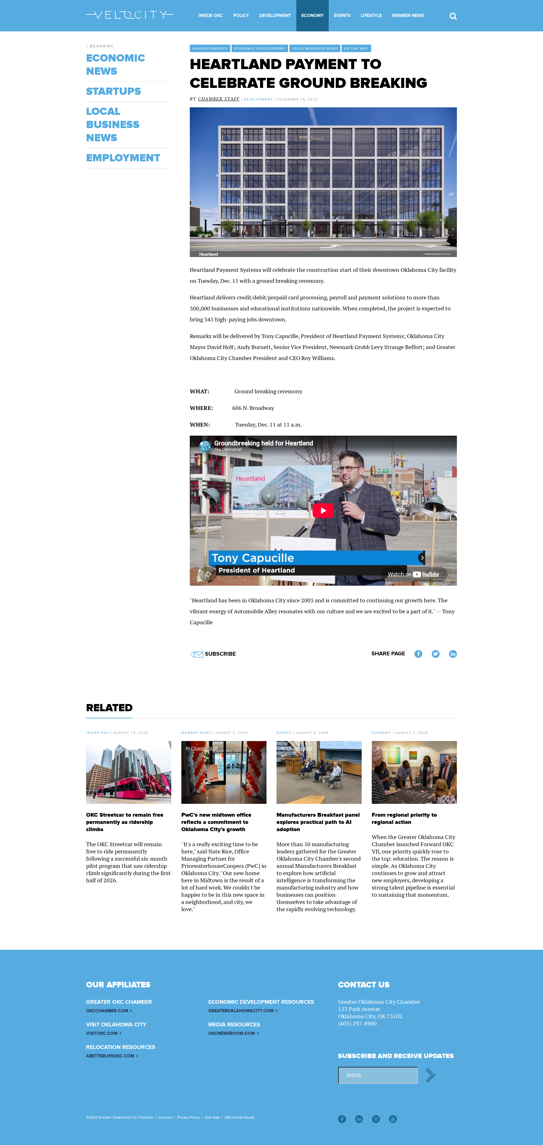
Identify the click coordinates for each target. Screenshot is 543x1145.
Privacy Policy (188, 1117)
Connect (165, 1117)
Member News (408, 15)
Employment (123, 158)
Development (275, 15)
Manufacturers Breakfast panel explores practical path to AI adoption (318, 822)
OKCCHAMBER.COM (107, 1010)
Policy (241, 15)
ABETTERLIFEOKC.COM (110, 1056)
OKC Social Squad (239, 1117)
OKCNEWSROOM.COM (231, 1033)
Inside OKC (211, 15)
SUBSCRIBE (219, 654)
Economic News (115, 65)
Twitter (436, 654)
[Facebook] (342, 1119)
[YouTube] (393, 1119)
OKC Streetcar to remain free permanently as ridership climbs (124, 822)
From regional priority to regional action (404, 818)
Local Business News (315, 48)
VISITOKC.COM (102, 1033)
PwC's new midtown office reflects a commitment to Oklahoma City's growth (216, 822)
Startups (113, 91)
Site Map (212, 1117)
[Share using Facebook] (418, 654)
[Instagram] (376, 1119)
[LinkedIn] (359, 1119)
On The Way (356, 48)
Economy (312, 15)
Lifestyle (371, 15)
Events (342, 15)
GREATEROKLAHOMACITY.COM (241, 1010)
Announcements (210, 48)
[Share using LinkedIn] (453, 654)
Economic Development (260, 48)
